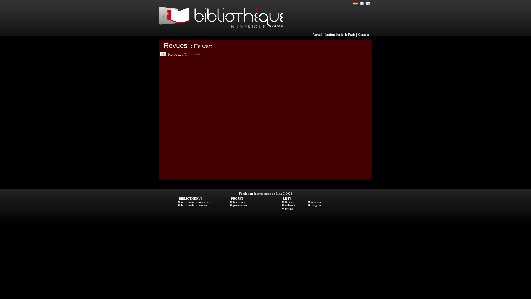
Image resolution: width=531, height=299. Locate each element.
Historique (239, 201)
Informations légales (194, 205)
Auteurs (316, 201)
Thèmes (289, 201)
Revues (176, 45)
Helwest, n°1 (177, 54)
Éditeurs (290, 205)
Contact (363, 34)
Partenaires (240, 205)
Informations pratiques (195, 201)
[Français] (362, 4)
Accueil (317, 34)
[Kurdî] (355, 4)
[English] (368, 4)
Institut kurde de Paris (340, 34)
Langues (316, 205)
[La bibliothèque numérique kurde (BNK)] (221, 34)
